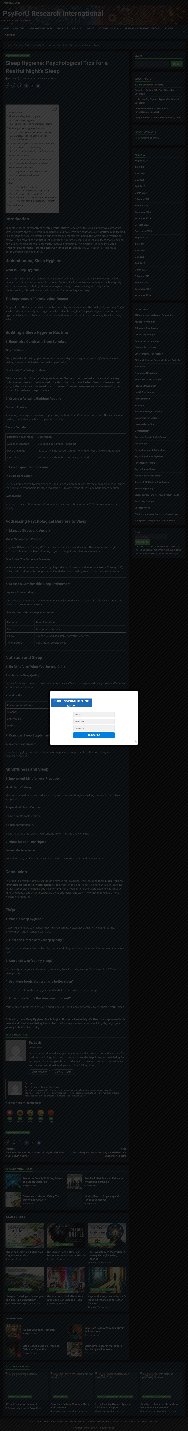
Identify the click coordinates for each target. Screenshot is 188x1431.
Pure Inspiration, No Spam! (71, 703)
